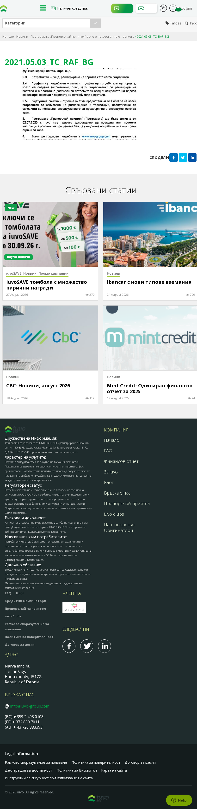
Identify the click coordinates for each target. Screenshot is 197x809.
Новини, (30, 273)
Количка (163, 9)
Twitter (86, 646)
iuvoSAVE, (14, 273)
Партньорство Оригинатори (119, 527)
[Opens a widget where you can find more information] (179, 801)
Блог (109, 482)
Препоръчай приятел (127, 503)
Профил (173, 7)
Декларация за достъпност (28, 770)
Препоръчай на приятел (25, 608)
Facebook (68, 646)
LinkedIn (104, 646)
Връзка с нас (117, 493)
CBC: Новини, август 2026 (38, 386)
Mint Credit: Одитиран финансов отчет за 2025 (149, 389)
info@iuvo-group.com (29, 706)
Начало (8, 36)
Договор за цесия (20, 644)
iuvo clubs (114, 514)
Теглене (146, 8)
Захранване (122, 8)
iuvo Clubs (13, 616)
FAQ (108, 451)
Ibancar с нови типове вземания (149, 282)
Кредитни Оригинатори (25, 601)
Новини (22, 36)
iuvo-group (3, 9)
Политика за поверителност (29, 637)
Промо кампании (53, 273)
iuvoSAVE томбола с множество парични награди (46, 285)
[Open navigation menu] (43, 8)
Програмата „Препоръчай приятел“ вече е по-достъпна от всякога (82, 36)
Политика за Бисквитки (76, 770)
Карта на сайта (114, 770)
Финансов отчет (121, 461)
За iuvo (111, 472)
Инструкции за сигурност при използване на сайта (49, 777)
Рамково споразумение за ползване (36, 762)
